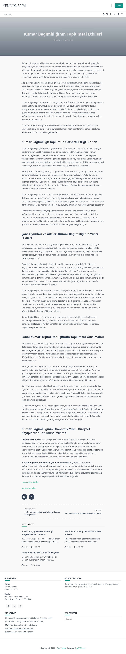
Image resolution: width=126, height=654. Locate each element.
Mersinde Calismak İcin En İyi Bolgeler (40, 552)
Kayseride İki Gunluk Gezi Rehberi (19, 632)
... (58, 541)
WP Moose (81, 648)
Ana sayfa (7, 14)
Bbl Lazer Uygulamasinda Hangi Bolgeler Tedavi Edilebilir (29, 618)
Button (119, 5)
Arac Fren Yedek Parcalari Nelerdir (19, 628)
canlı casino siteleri (30, 482)
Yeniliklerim (14, 5)
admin (58, 40)
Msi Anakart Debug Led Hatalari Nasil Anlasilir (24, 621)
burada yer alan (29, 488)
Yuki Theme (61, 648)
